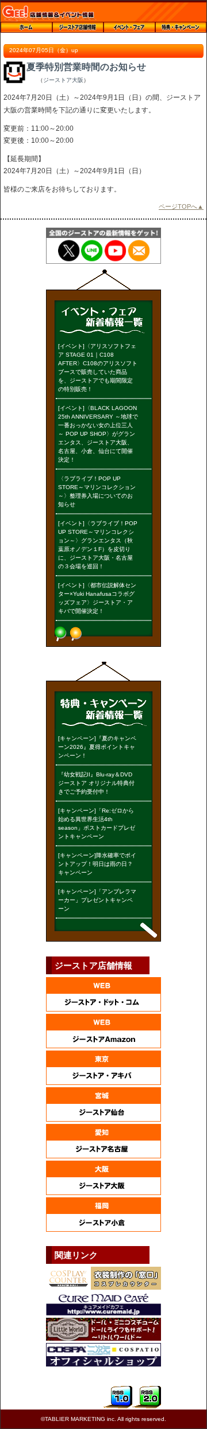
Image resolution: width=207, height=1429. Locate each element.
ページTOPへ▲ (181, 206)
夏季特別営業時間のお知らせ (86, 67)
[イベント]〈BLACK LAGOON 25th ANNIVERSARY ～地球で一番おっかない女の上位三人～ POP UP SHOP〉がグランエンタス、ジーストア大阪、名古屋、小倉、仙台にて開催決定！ (98, 434)
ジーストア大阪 (63, 80)
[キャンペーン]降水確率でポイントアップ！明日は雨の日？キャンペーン (97, 864)
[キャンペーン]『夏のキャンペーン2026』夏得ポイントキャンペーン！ (97, 747)
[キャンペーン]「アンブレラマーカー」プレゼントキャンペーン (97, 900)
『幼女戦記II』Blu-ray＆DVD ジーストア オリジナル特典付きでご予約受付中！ (96, 783)
